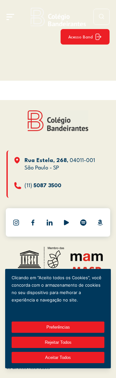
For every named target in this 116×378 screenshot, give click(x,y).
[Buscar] (101, 17)
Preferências (58, 327)
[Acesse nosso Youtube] (66, 222)
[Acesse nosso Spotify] (83, 222)
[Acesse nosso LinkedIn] (49, 222)
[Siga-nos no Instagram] (16, 222)
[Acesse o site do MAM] (87, 259)
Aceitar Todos (58, 357)
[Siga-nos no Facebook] (32, 222)
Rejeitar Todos (58, 342)
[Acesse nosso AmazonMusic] (99, 222)
